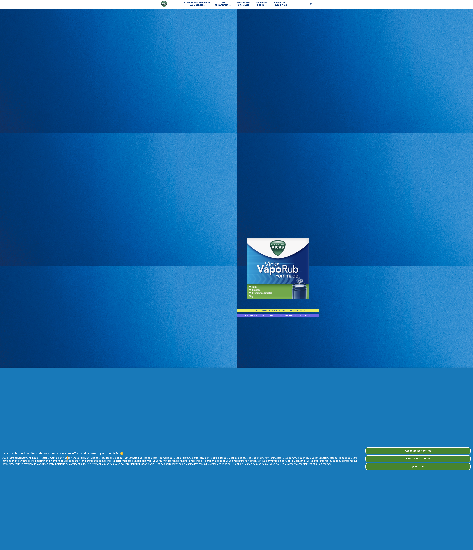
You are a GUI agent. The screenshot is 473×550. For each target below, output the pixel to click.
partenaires (74, 457)
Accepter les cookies (418, 450)
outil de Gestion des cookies (250, 464)
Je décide (418, 466)
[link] (197, 4)
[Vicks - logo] (164, 4)
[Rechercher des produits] (311, 4)
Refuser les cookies (418, 458)
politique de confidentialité (70, 464)
